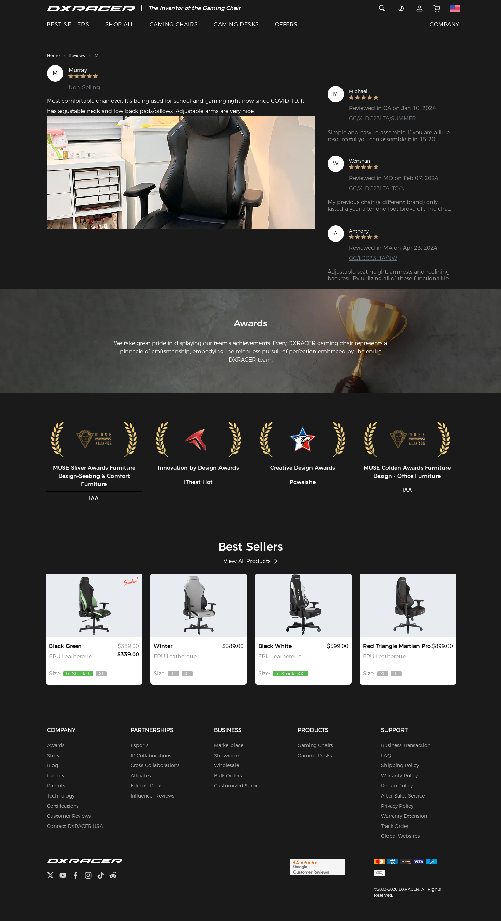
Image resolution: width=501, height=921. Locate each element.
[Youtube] (65, 876)
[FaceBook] (78, 876)
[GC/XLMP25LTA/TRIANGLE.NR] (408, 605)
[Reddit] (115, 876)
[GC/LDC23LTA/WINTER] (198, 605)
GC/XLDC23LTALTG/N (377, 188)
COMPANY (444, 24)
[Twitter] (53, 876)
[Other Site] (455, 8)
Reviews (77, 55)
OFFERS (286, 24)
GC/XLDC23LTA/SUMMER (382, 118)
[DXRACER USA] (91, 8)
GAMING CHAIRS (174, 24)
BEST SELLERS (68, 24)
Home (53, 55)
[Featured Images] (181, 172)
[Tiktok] (103, 876)
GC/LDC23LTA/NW (373, 258)
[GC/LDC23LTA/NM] (94, 605)
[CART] (436, 8)
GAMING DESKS (236, 24)
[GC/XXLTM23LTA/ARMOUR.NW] (303, 605)
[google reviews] (317, 866)
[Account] (419, 8)
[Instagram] (91, 876)
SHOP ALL (119, 24)
